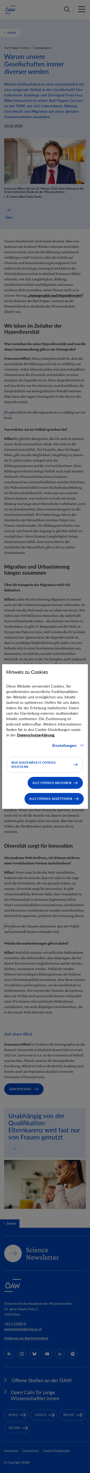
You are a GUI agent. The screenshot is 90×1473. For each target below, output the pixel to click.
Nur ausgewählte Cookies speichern (33, 765)
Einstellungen (64, 745)
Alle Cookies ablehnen (51, 783)
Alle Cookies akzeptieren (50, 798)
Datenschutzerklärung (35, 735)
